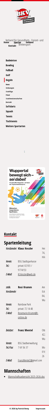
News (8, 84)
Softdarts (10, 106)
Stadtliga (9, 91)
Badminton (11, 60)
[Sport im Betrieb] (24, 152)
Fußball (9, 70)
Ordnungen (10, 88)
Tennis (9, 116)
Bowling (10, 65)
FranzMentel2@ (25, 360)
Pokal (8, 95)
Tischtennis (11, 121)
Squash (9, 111)
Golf (8, 75)
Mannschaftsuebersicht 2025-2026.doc (26, 376)
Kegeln (9, 80)
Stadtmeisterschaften (14, 98)
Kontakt (9, 102)
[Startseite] (24, 15)
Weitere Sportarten (15, 126)
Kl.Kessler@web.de (27, 274)
